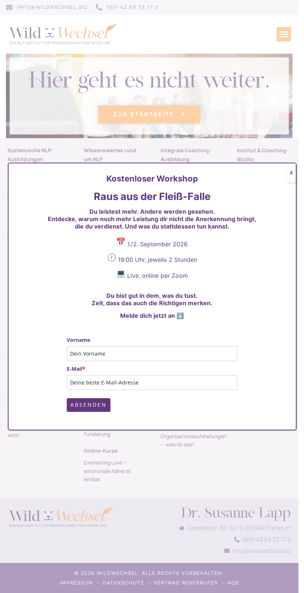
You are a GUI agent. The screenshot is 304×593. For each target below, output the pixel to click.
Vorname (78, 339)
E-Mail (76, 368)
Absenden (88, 404)
